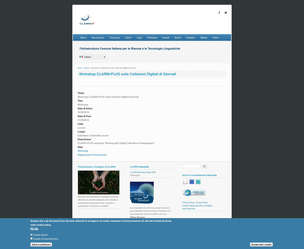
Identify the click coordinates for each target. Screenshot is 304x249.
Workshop (83, 150)
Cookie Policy (202, 202)
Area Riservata (188, 208)
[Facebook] (191, 183)
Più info (34, 229)
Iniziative (190, 37)
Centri (128, 37)
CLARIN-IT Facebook (219, 13)
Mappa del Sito (195, 205)
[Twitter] (198, 183)
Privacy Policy (188, 202)
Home (216, 37)
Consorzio (115, 37)
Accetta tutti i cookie (261, 244)
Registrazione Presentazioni (92, 154)
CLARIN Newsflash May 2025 (143, 172)
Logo (139, 37)
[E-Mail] (185, 183)
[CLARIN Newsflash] (142, 204)
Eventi (178, 37)
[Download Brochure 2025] (194, 195)
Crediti (185, 205)
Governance (98, 37)
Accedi (165, 37)
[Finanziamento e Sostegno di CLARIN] (98, 193)
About (83, 37)
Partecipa (152, 37)
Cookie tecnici (40, 234)
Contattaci (208, 205)
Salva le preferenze (41, 244)
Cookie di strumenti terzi (45, 238)
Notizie (203, 37)
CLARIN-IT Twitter (225, 13)
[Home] (87, 27)
